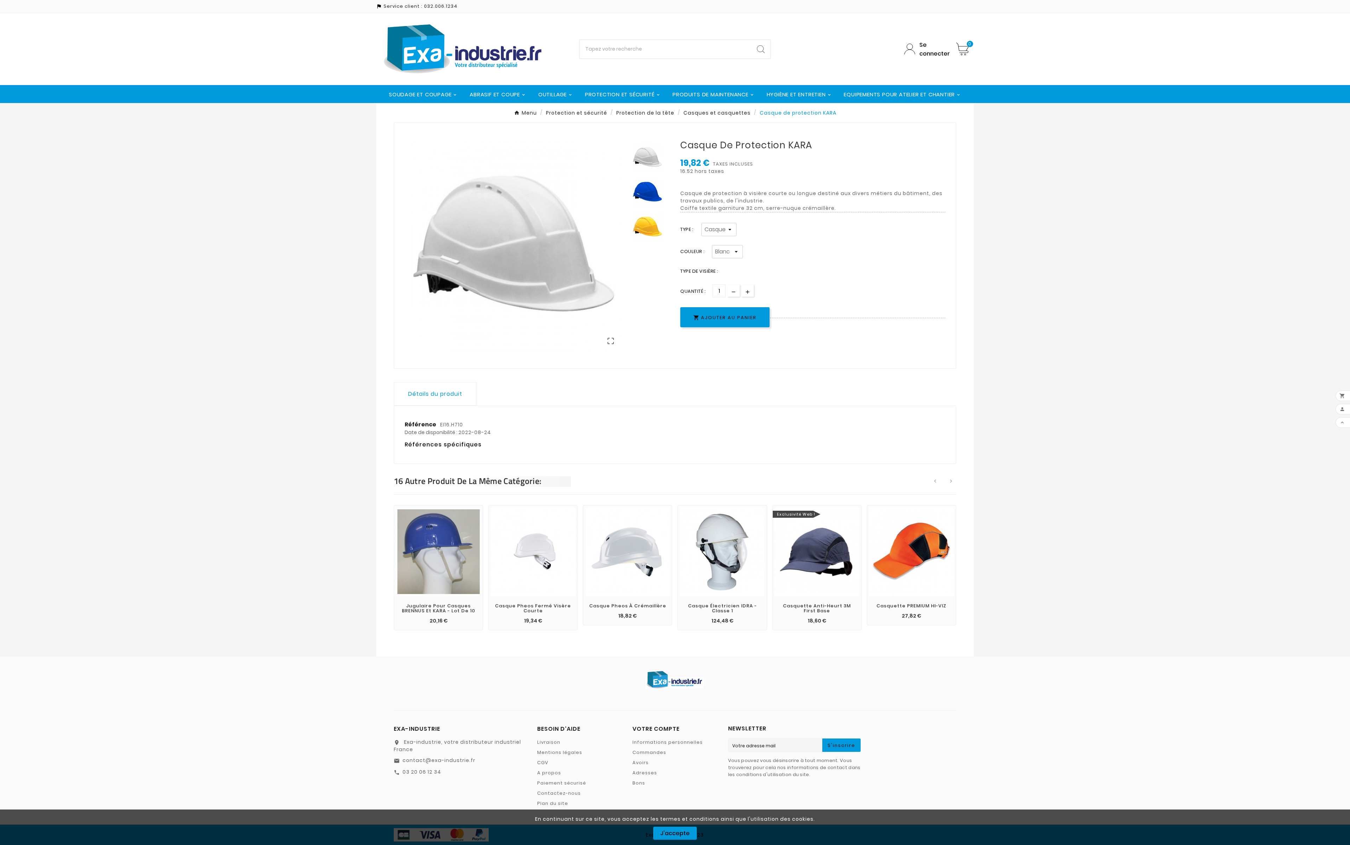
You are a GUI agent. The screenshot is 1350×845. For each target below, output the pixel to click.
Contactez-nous (559, 793)
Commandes (649, 752)
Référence (421, 424)
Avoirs (640, 762)
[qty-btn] (747, 290)
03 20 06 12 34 (422, 771)
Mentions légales (559, 752)
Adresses (644, 772)
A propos (549, 772)
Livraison (548, 742)
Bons (638, 783)
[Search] (761, 49)
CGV (542, 762)
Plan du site (552, 803)
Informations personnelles (667, 742)
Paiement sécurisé (561, 783)
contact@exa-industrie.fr (439, 760)
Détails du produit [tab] (435, 394)
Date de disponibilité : (431, 432)
